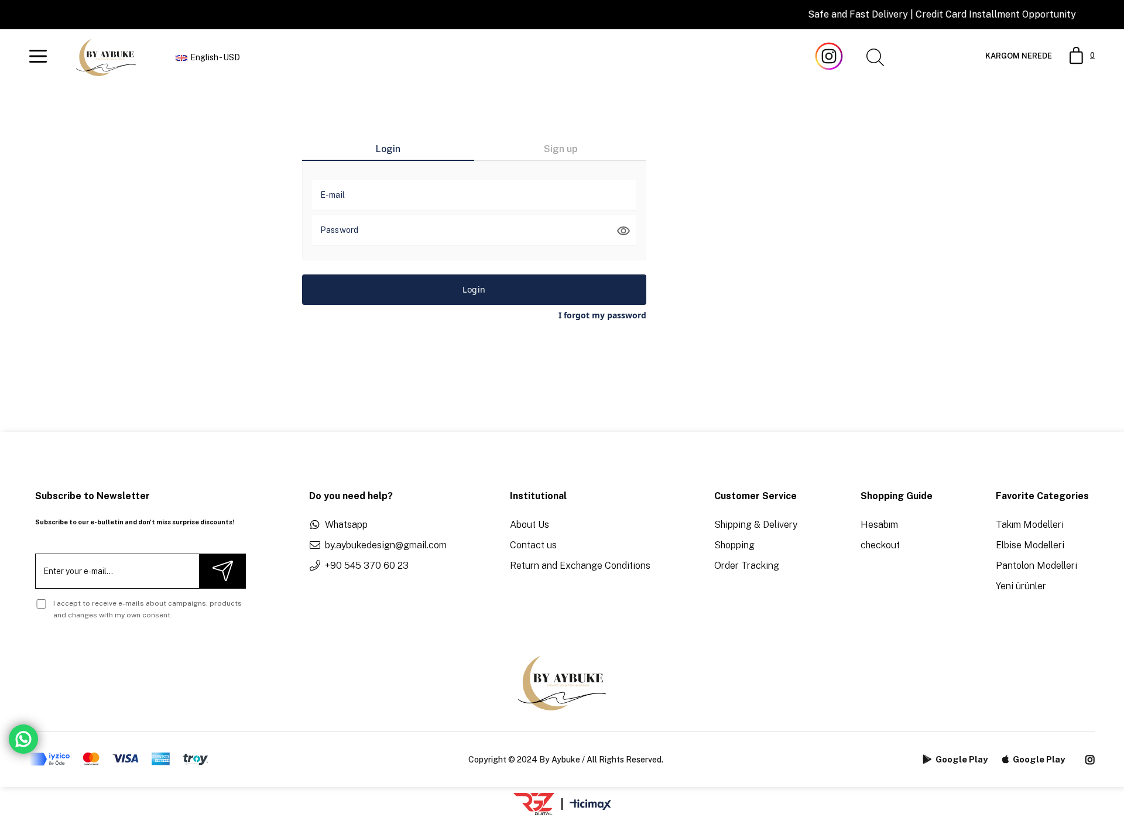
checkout (880, 545)
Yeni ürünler (1021, 586)
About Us (529, 524)
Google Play (961, 759)
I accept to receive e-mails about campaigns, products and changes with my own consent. (147, 609)
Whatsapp (346, 524)
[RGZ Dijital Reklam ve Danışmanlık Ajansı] (533, 804)
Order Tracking (746, 565)
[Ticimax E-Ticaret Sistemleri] (590, 805)
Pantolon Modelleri (1036, 565)
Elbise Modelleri (1030, 545)
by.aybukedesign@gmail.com (386, 545)
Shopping (734, 545)
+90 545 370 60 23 (367, 565)
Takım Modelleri (1030, 524)
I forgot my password (602, 315)
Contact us (533, 545)
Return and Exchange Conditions (580, 565)
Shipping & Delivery (755, 524)
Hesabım (879, 524)
